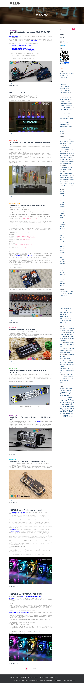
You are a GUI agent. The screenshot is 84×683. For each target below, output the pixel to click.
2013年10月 (62, 233)
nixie (69, 390)
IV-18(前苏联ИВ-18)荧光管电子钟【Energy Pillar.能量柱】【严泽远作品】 (66, 149)
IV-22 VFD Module (12, 459)
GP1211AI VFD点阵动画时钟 (66, 103)
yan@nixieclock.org (26, 239)
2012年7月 (62, 252)
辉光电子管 (66, 411)
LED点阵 (64, 390)
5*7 (60, 388)
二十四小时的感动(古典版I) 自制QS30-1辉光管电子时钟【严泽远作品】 (67, 338)
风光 (73, 416)
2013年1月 (62, 244)
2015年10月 (62, 217)
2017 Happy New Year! (64, 322)
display (71, 388)
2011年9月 (62, 265)
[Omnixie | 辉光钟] (15, 3)
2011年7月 (62, 268)
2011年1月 (62, 279)
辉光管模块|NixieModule (65, 111)
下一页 (34, 668)
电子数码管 (69, 404)
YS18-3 (65, 400)
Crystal (69, 388)
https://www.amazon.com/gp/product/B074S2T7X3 (25, 245)
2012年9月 (62, 250)
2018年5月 (62, 198)
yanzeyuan (64, 398)
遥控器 (70, 416)
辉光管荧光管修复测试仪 (64, 124)
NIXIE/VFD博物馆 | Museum (21, 677)
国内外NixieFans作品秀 (13, 140)
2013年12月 (62, 230)
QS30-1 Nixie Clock (64, 77)
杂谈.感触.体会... (11, 91)
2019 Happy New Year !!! (65, 297)
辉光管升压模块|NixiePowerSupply (15, 203)
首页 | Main (62, 139)
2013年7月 (62, 237)
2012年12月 (62, 246)
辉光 (68, 409)
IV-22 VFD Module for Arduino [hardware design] (25, 510)
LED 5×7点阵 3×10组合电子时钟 (66, 107)
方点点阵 (66, 402)
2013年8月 (62, 235)
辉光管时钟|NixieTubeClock (65, 75)
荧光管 (64, 409)
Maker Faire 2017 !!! (64, 316)
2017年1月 (62, 209)
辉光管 (66, 414)
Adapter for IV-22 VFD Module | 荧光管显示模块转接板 (27, 462)
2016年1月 (62, 215)
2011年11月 (62, 261)
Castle (67, 388)
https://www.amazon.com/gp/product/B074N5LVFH (25, 244)
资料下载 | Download (54, 677)
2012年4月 (62, 257)
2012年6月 (62, 255)
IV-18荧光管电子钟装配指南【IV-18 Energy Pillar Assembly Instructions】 (67, 350)
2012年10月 (62, 248)
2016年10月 (62, 213)
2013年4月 (62, 239)
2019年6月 (62, 191)
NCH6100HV (29, 227)
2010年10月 (62, 285)
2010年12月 (62, 281)
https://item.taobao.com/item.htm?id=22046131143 (25, 236)
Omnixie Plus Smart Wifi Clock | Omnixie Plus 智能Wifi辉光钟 (67, 380)
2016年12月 (62, 211)
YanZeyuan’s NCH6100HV (30, 220)
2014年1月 (62, 228)
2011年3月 (62, 274)
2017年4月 (62, 206)
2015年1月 (62, 222)
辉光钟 (66, 416)
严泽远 (70, 400)
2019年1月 (62, 195)
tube (64, 395)
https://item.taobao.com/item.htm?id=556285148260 (25, 237)
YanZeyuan (46, 680)
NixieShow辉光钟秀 (12, 327)
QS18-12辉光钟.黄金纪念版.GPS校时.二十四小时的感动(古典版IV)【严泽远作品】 (67, 179)
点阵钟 (65, 404)
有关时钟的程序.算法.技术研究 (65, 126)
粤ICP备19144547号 (71, 680)
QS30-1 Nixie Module (13, 30)
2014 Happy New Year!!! (17, 93)
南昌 (61, 402)
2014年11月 (62, 224)
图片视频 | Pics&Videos (44, 677)
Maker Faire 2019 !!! (64, 295)
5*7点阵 (62, 388)
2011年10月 (62, 263)
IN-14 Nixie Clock (64, 84)
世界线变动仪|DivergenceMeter (66, 73)
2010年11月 (62, 283)
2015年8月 (62, 219)
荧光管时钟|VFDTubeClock (65, 88)
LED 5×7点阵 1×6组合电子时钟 (66, 109)
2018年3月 (62, 200)
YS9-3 (70, 397)
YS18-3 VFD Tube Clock (65, 94)
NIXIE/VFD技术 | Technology (33, 677)
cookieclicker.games (64, 360)
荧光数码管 (66, 406)
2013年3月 (62, 241)
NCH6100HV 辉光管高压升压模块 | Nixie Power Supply (27, 205)
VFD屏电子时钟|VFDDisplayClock (66, 99)
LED (62, 390)
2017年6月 (62, 204)
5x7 (65, 388)
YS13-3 (61, 400)
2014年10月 (62, 226)
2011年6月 (62, 270)
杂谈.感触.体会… (63, 131)
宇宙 (63, 402)
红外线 (62, 406)
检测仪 (69, 402)
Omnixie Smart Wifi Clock (66, 86)
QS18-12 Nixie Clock (65, 79)
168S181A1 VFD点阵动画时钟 (66, 101)
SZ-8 (61, 395)
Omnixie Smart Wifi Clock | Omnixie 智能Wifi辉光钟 (67, 370)
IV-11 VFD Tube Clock (65, 90)
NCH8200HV (13, 223)
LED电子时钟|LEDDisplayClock (66, 105)
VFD (67, 395)
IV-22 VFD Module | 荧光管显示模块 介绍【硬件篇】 (26, 594)
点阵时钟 (62, 404)
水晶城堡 (71, 402)
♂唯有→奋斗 (62, 328)
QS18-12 (62, 393)
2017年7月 (62, 202)
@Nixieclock (64, 43)
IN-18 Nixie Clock (64, 82)
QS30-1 (71, 393)
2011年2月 (62, 276)
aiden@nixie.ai (24, 247)
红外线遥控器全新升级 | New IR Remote (22, 330)
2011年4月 (62, 272)
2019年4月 (62, 193)
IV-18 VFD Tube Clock (13, 368)
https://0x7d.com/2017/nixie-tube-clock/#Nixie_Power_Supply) (33, 218)
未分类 (61, 133)
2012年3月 (62, 259)
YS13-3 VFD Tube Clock (65, 92)
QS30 (66, 393)
